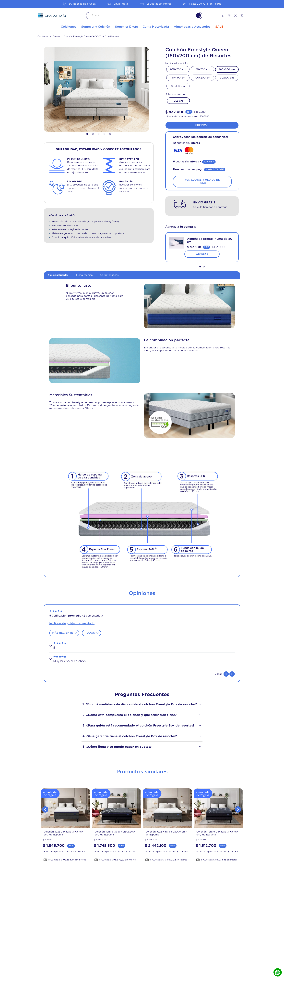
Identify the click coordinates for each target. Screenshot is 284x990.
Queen (56, 37)
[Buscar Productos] (196, 15)
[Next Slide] (238, 809)
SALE (219, 26)
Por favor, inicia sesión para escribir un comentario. (142, 623)
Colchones (42, 37)
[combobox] (144, 15)
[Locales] (228, 15)
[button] (178, 101)
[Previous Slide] (45, 809)
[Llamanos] (223, 15)
